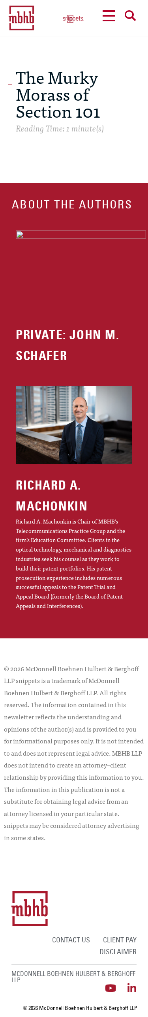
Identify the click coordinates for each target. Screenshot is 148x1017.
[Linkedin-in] (132, 988)
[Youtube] (110, 988)
